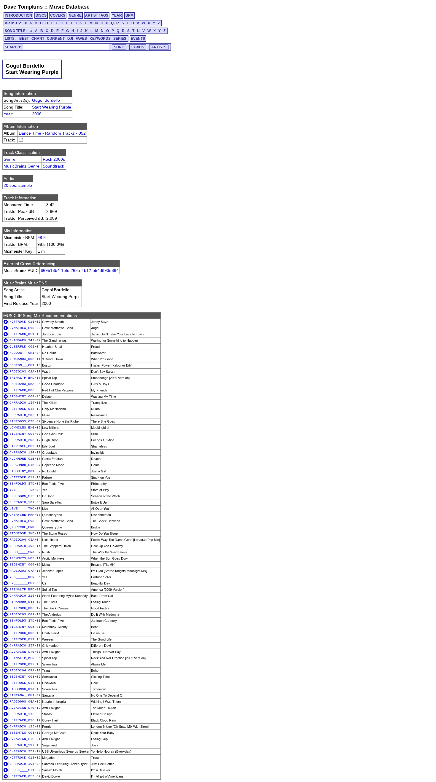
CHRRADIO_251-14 (25, 751)
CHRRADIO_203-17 (25, 440)
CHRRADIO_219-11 (25, 596)
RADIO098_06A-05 (25, 701)
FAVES (81, 38)
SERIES (119, 38)
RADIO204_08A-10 (25, 670)
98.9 (41, 237)
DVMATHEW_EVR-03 (25, 521)
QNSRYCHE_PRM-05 (25, 527)
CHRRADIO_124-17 (25, 452)
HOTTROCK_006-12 (25, 608)
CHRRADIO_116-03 (25, 714)
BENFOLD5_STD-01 (25, 620)
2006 (37, 114)
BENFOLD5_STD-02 (25, 483)
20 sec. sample (18, 185)
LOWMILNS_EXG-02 (25, 427)
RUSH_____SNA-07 (25, 552)
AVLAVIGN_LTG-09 (25, 652)
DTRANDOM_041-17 (25, 602)
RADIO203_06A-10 (25, 614)
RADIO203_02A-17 (25, 371)
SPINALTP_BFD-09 (25, 589)
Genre (9, 159)
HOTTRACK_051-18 (25, 334)
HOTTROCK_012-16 (25, 477)
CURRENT (56, 38)
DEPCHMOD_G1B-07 (25, 465)
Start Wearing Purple (51, 107)
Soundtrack (53, 166)
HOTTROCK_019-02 (25, 757)
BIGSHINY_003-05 (25, 677)
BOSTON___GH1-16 (25, 365)
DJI (70, 38)
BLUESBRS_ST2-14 (25, 496)
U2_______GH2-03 (25, 583)
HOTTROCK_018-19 (25, 409)
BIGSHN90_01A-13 (25, 689)
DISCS (41, 15)
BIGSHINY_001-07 (25, 471)
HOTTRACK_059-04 (25, 776)
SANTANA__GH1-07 (25, 695)
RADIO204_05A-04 (25, 539)
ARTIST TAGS (96, 15)
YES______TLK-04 (25, 490)
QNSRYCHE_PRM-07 (25, 515)
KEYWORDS (100, 38)
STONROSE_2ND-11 (25, 533)
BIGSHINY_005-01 (25, 627)
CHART (37, 38)
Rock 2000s (54, 159)
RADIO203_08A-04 (25, 384)
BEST (24, 38)
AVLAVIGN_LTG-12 (25, 708)
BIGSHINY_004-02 (25, 564)
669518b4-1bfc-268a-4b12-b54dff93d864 (80, 270)
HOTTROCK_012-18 (25, 664)
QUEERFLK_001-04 (25, 346)
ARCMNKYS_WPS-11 (25, 558)
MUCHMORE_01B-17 (25, 459)
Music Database (69, 7)
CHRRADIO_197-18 (25, 745)
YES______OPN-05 (25, 577)
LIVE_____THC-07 (25, 508)
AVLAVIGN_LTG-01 (25, 739)
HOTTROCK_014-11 (25, 683)
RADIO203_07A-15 (25, 571)
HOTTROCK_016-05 (25, 322)
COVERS (57, 15)
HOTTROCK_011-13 (25, 639)
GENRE (75, 15)
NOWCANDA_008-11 (25, 359)
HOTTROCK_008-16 (25, 633)
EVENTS (138, 38)
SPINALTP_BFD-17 (25, 378)
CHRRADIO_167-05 (25, 502)
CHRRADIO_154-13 (25, 402)
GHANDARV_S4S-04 (25, 340)
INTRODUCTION (18, 15)
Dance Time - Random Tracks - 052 (52, 133)
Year (8, 114)
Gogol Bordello (46, 100)
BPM (129, 15)
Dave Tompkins (23, 7)
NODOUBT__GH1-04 (25, 353)
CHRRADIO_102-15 (25, 546)
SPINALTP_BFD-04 (25, 658)
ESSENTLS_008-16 (25, 733)
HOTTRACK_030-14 (25, 720)
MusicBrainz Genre (21, 166)
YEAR (117, 15)
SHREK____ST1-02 (25, 770)
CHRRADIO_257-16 (25, 645)
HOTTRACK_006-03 (25, 390)
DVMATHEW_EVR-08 (25, 328)
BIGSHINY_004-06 (25, 434)
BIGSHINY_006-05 (25, 396)
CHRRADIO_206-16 (25, 415)
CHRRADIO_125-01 (25, 726)
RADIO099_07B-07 (25, 421)
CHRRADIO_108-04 (25, 764)
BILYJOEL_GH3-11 (25, 446)
